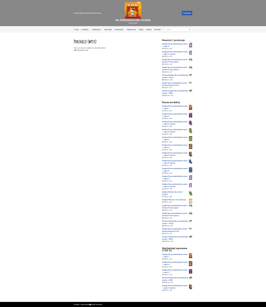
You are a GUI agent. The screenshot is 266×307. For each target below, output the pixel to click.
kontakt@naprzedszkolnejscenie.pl (87, 13)
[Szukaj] (190, 29)
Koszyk (149, 30)
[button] (101, 29)
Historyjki (108, 30)
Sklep (141, 30)
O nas (76, 30)
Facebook (187, 13)
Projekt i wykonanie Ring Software (88, 304)
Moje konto (131, 30)
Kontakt (158, 30)
